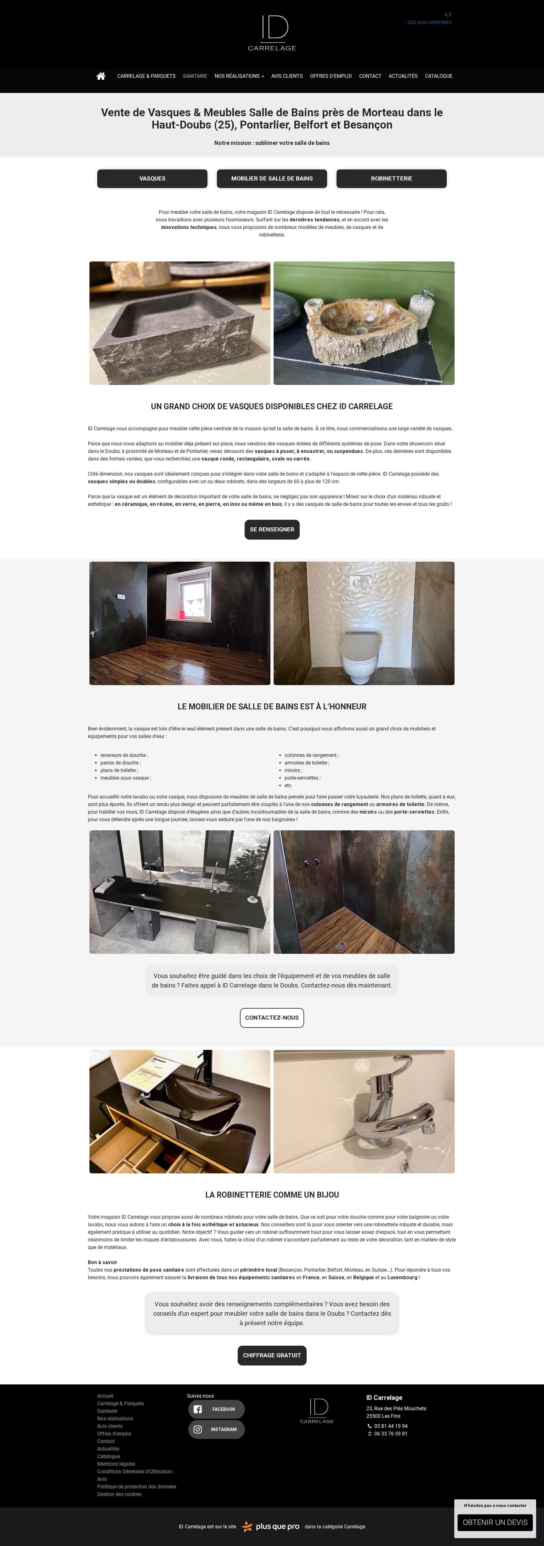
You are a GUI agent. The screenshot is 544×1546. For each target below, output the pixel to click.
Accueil (101, 76)
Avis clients (287, 76)
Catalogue (438, 76)
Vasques (152, 178)
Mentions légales (116, 1464)
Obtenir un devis (495, 1522)
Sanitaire (195, 76)
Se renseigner (272, 529)
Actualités (403, 76)
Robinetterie (391, 178)
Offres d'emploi (331, 76)
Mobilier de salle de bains (272, 178)
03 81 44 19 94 (390, 1426)
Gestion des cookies (119, 1494)
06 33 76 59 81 (390, 1434)
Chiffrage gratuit (272, 1355)
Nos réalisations (238, 76)
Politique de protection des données (136, 1487)
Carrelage (354, 1526)
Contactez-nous (272, 1017)
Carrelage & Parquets (146, 76)
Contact (370, 76)
